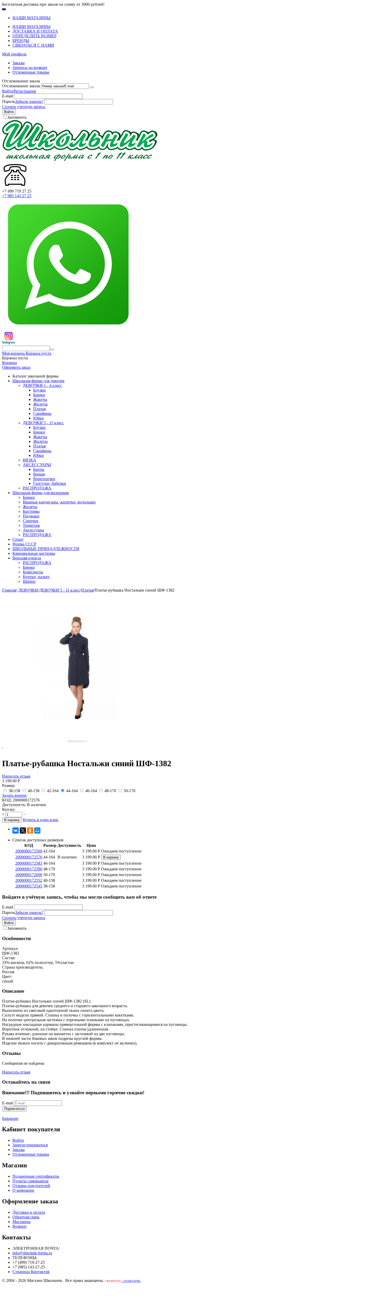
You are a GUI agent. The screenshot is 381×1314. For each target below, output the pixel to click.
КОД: (7, 800)
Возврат (19, 1226)
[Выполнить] (92, 87)
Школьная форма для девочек (38, 381)
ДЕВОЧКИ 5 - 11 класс (43, 423)
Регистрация (24, 91)
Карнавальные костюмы (33, 553)
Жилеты (40, 404)
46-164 (91, 791)
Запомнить (16, 117)
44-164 (72, 791)
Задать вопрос (14, 795)
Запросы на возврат (29, 67)
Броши (39, 474)
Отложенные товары (30, 72)
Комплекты (33, 572)
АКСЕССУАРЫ (37, 465)
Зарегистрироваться (30, 1145)
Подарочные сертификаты (35, 1176)
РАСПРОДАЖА (37, 488)
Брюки (39, 395)
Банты (38, 469)
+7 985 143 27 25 (16, 196)
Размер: (8, 785)
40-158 (33, 791)
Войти (7, 91)
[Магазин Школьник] (80, 159)
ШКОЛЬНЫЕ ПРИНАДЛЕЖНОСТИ (45, 548)
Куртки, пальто (36, 576)
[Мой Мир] (37, 830)
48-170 (110, 791)
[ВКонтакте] (15, 830)
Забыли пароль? (29, 101)
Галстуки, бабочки (49, 483)
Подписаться (14, 1109)
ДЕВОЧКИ (27, 590)
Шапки (29, 581)
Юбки (38, 418)
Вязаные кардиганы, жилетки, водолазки (59, 502)
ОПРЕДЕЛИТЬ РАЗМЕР (34, 36)
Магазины (21, 1221)
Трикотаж (31, 525)
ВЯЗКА (29, 460)
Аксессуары (33, 530)
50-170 (129, 791)
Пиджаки (31, 516)
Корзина (9, 362)
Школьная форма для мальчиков (40, 493)
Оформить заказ (16, 367)
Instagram (10, 1118)
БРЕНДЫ (20, 40)
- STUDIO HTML (131, 1281)
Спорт (18, 539)
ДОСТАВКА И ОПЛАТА (35, 31)
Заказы (18, 63)
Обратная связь (25, 1217)
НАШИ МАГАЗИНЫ (31, 18)
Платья (39, 409)
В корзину (12, 820)
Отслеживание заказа (21, 86)
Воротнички (44, 479)
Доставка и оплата (28, 1212)
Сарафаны (42, 413)
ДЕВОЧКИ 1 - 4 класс (42, 385)
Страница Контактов (31, 1271)
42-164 (53, 791)
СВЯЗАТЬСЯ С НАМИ (33, 45)
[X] (23, 830)
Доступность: (14, 804)
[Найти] (52, 349)
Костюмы (31, 511)
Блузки (39, 390)
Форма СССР (24, 544)
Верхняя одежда (26, 558)
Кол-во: (8, 809)
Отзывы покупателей (31, 1185)
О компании (23, 1190)
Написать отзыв (16, 776)
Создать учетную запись (23, 106)
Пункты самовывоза (30, 1181)
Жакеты (40, 399)
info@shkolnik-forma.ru (32, 1253)
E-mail (7, 96)
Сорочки (30, 521)
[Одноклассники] (30, 830)
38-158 (14, 791)
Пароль (8, 101)
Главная (9, 590)
